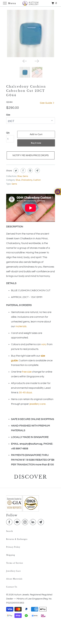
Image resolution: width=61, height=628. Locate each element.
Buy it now (36, 143)
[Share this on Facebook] (23, 170)
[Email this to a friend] (37, 170)
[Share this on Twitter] (15, 170)
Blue (19, 176)
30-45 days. (26, 392)
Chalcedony (26, 180)
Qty (7, 133)
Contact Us (11, 587)
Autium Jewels (21, 595)
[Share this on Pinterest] (30, 170)
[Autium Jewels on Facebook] (10, 522)
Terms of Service (14, 563)
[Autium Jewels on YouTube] (17, 522)
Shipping (10, 555)
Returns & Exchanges (16, 539)
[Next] (36, 60)
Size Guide (46, 103)
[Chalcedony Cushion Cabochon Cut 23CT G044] (30, 33)
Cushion (37, 180)
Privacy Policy (13, 547)
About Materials (14, 579)
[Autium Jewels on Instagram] (25, 522)
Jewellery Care (13, 571)
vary (44, 344)
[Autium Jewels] (30, 3)
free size (27, 371)
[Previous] (24, 60)
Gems (25, 176)
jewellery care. (37, 404)
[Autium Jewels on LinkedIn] (33, 522)
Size (8, 115)
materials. (21, 326)
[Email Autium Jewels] (41, 522)
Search (9, 531)
